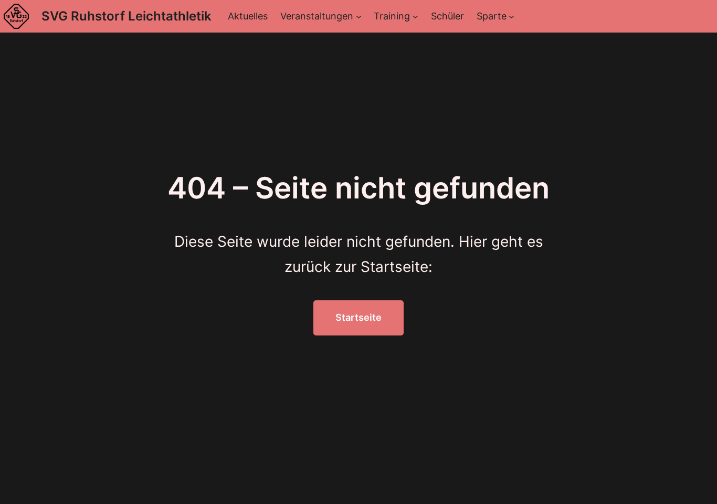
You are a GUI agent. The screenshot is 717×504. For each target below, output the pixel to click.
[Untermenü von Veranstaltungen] (359, 16)
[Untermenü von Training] (415, 16)
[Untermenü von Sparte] (511, 16)
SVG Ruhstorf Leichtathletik (126, 16)
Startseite (358, 317)
